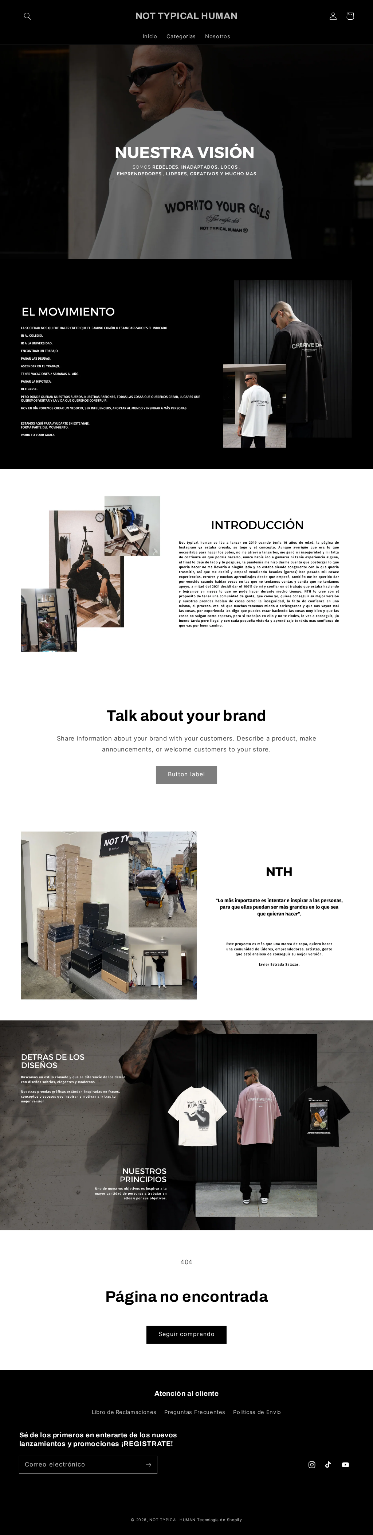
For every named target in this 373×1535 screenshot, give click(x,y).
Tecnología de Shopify (219, 1520)
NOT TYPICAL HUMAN (172, 1520)
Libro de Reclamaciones (124, 1412)
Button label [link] (186, 774)
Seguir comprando (186, 1334)
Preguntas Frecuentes (194, 1412)
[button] (27, 16)
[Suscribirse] (148, 1464)
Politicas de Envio (257, 1412)
